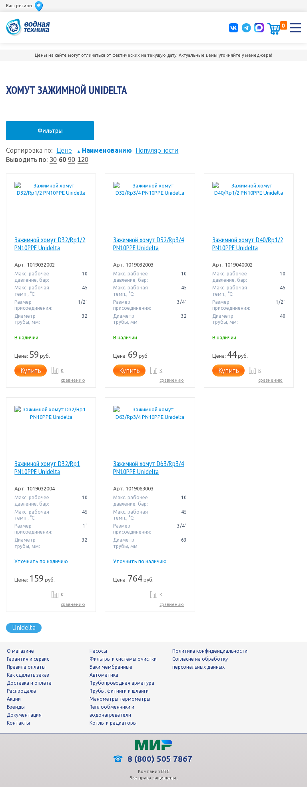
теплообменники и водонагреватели (112, 710)
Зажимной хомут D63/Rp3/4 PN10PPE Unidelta (148, 468)
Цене (64, 150)
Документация (24, 714)
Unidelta (24, 627)
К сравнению (73, 375)
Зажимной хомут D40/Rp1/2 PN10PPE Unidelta (247, 244)
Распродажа (21, 690)
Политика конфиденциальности (209, 651)
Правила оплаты (26, 666)
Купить (30, 370)
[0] (274, 29)
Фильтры (50, 131)
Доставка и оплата (29, 682)
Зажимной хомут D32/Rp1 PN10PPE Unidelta (47, 468)
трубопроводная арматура (122, 682)
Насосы (98, 651)
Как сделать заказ (28, 674)
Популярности (157, 150)
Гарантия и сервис (28, 658)
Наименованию (104, 150)
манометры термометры (120, 698)
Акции (14, 698)
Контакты (18, 722)
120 (83, 159)
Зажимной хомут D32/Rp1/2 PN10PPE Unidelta (49, 244)
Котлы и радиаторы (113, 722)
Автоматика (104, 674)
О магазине (20, 651)
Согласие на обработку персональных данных (200, 662)
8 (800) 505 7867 (159, 758)
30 (53, 159)
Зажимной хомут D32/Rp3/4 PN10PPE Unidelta (148, 244)
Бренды (16, 706)
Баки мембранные (111, 666)
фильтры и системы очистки (123, 658)
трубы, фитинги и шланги (119, 690)
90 (71, 159)
